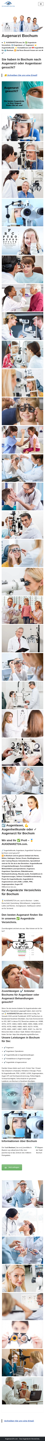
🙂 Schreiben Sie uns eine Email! (20, 75)
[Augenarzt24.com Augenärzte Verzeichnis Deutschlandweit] (8, 4)
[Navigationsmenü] (40, 4)
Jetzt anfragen (13, 1167)
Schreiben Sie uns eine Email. (19, 1421)
